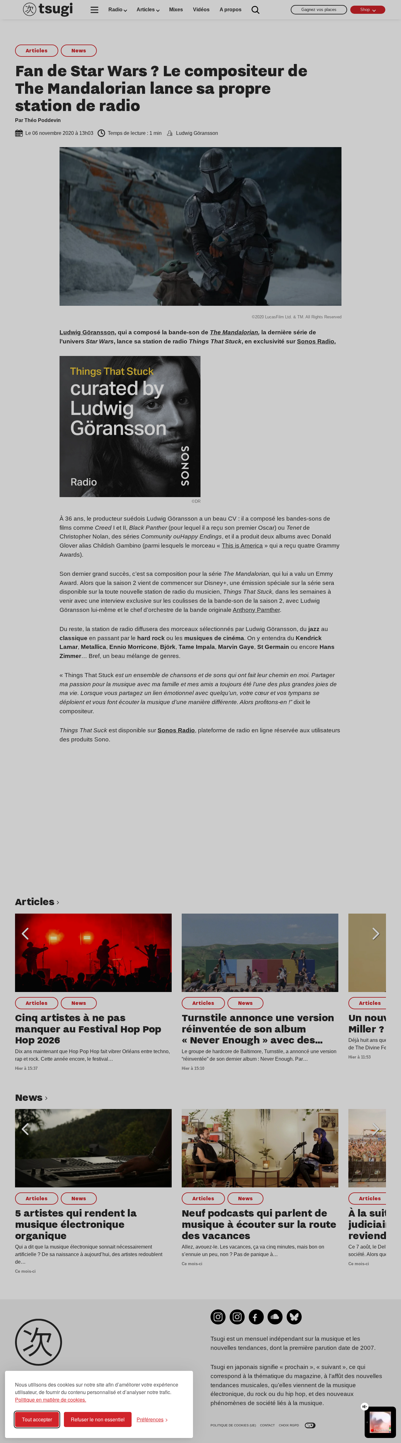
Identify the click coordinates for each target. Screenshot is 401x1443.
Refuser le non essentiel (98, 1419)
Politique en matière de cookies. (50, 1399)
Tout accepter (37, 1419)
